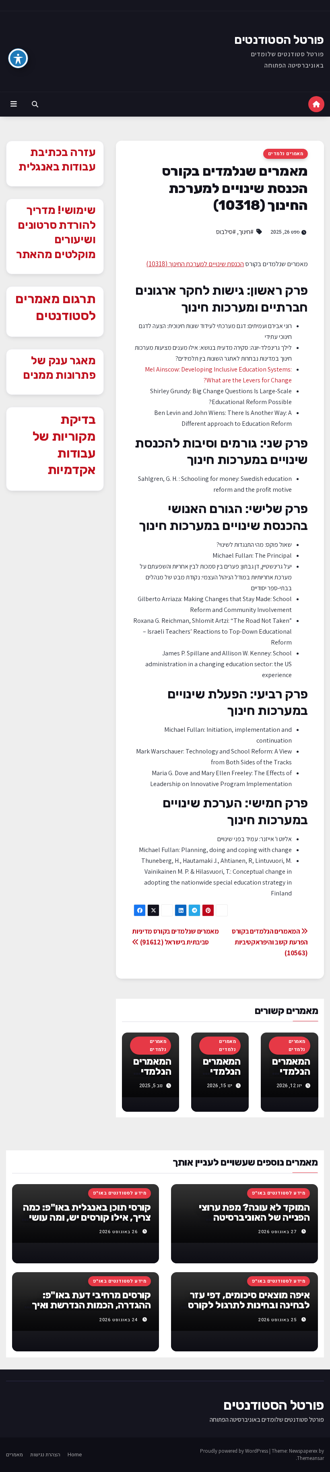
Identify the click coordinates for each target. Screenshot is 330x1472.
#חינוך (246, 232)
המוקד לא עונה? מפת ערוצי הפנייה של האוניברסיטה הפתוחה (254, 1217)
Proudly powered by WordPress (234, 1450)
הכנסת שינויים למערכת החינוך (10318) (195, 263)
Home (75, 1454)
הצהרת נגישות (45, 1454)
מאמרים (14, 1454)
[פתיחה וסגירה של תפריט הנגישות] (18, 58)
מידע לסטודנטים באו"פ (278, 1193)
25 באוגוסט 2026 (277, 1319)
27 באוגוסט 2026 (277, 1231)
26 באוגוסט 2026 (118, 1231)
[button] (35, 104)
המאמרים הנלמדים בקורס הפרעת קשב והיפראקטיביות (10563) (270, 941)
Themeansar (310, 1458)
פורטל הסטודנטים (279, 40)
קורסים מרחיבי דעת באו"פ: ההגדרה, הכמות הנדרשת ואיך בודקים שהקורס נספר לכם (91, 1305)
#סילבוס (226, 232)
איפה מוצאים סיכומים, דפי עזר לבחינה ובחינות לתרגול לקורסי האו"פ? (248, 1305)
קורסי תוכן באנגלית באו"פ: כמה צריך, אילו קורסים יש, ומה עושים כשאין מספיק (87, 1217)
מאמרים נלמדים (285, 153)
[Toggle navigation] (13, 104)
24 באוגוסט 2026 (118, 1319)
